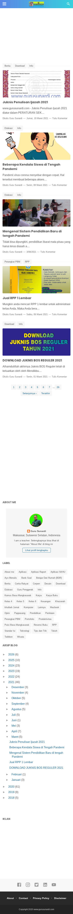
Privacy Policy (41, 898)
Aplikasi (22, 572)
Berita (7, 66)
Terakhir (45, 393)
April (15, 731)
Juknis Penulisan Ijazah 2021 (25, 102)
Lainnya (41, 607)
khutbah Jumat (12, 607)
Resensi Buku (41, 625)
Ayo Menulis (11, 578)
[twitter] (36, 886)
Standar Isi (10, 631)
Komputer (28, 607)
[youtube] (53, 886)
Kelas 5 (20, 601)
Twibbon (9, 637)
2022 (11, 676)
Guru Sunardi (15, 118)
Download (20, 66)
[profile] (36, 526)
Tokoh (54, 631)
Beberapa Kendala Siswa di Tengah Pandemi (36, 747)
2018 (11, 797)
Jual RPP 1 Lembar (17, 298)
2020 (11, 786)
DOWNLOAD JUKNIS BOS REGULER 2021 (32, 360)
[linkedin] (45, 886)
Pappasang (19, 613)
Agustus (17, 709)
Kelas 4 (8, 601)
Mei (14, 725)
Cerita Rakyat (21, 583)
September (18, 703)
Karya (39, 595)
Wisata (20, 637)
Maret (15, 736)
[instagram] (27, 886)
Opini (7, 613)
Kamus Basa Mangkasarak (18, 595)
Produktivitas (45, 619)
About (10, 898)
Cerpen (36, 583)
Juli (14, 714)
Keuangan (46, 601)
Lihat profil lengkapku (36, 550)
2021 (11, 682)
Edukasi (9, 128)
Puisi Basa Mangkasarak (17, 625)
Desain (47, 583)
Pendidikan (35, 613)
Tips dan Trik (40, 631)
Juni (14, 720)
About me (9, 572)
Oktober (17, 698)
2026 (11, 654)
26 (58, 387)
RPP (27, 261)
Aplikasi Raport (38, 572)
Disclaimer (60, 898)
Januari (16, 779)
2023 (11, 671)
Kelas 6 (32, 601)
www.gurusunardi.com (44, 909)
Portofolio (29, 619)
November (18, 692)
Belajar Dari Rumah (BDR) (49, 578)
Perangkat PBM (12, 261)
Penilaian (49, 613)
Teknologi (24, 631)
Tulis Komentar (59, 118)
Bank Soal (26, 578)
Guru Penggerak (25, 589)
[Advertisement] (36, 36)
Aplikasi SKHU (58, 572)
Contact (23, 898)
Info (31, 66)
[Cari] (68, 5)
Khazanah (60, 601)
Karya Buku (52, 595)
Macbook (54, 607)
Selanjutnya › (30, 393)
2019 (11, 792)
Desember (18, 687)
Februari (17, 774)
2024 (11, 665)
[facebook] (19, 886)
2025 (11, 660)
